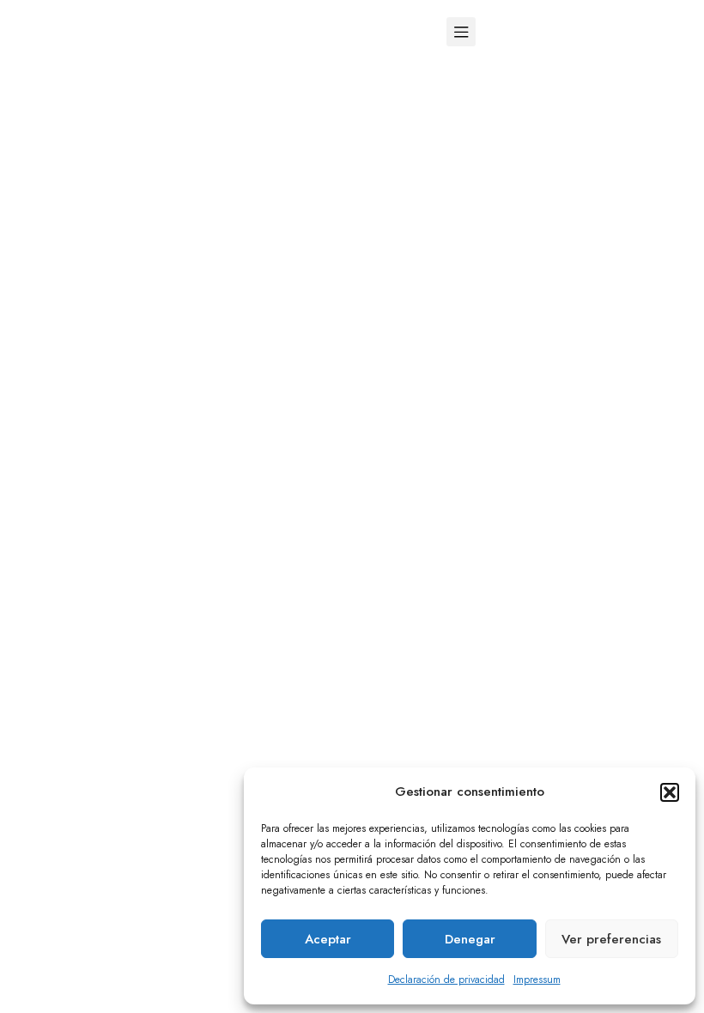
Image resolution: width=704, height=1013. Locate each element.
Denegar (470, 939)
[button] (669, 792)
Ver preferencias (611, 939)
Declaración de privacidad (446, 979)
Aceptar (328, 939)
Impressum (537, 979)
